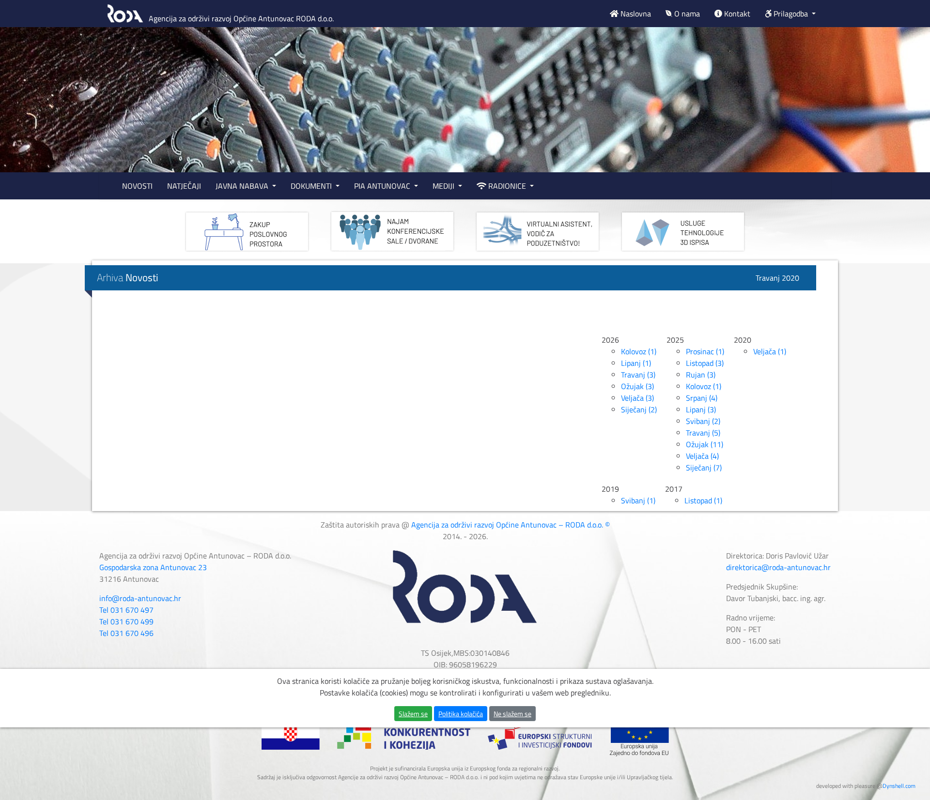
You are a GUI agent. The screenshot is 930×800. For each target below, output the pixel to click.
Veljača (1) (769, 351)
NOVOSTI (137, 186)
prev (27, 124)
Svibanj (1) (638, 500)
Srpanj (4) (701, 398)
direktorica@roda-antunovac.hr (778, 567)
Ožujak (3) (637, 386)
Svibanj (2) (703, 421)
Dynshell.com (899, 785)
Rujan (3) (700, 374)
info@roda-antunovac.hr (140, 598)
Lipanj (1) (636, 363)
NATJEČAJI (184, 186)
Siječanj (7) (704, 467)
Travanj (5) (703, 432)
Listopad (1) (703, 500)
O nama (686, 13)
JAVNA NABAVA (243, 186)
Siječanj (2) (639, 409)
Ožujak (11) (704, 444)
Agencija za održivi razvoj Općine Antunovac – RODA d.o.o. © (510, 524)
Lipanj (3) (701, 409)
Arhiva (127, 277)
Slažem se (413, 714)
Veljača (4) (702, 456)
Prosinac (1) (705, 351)
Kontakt (736, 13)
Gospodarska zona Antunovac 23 (153, 567)
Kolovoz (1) (638, 351)
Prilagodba (791, 13)
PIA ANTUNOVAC (383, 186)
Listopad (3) (705, 363)
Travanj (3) (638, 374)
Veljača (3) (637, 398)
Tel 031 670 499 (126, 621)
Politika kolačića (460, 714)
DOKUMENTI (312, 186)
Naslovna (635, 13)
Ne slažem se (512, 714)
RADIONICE (507, 186)
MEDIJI (444, 186)
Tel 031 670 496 (126, 633)
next (903, 124)
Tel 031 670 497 (126, 610)
